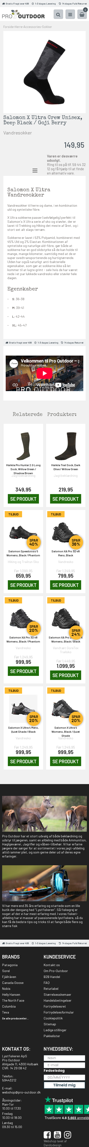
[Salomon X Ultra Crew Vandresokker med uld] (44, 71)
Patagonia (10, 965)
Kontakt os (52, 965)
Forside (8, 27)
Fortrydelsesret (55, 1006)
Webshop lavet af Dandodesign (55, 1143)
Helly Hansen (11, 994)
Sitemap (50, 1024)
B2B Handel (52, 977)
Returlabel (51, 988)
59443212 (9, 1080)
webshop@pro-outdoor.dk (21, 1092)
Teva (5, 1012)
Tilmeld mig (64, 1085)
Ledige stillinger (55, 1030)
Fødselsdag (54, 1070)
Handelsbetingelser (57, 1000)
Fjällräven (9, 977)
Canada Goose (12, 983)
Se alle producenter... (15, 1018)
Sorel (6, 971)
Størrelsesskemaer (57, 994)
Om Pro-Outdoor (56, 971)
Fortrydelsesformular (59, 1012)
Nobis (6, 988)
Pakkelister (52, 1036)
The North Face (13, 1000)
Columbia (9, 1006)
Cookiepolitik (53, 1018)
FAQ (47, 983)
